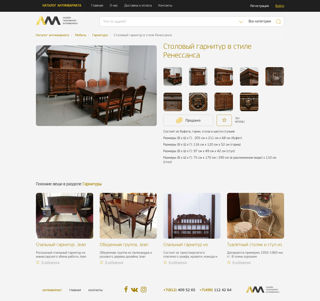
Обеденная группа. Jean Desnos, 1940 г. (124, 247)
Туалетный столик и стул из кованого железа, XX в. (254, 247)
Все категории (260, 21)
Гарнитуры (92, 184)
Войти (279, 6)
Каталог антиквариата (61, 5)
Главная (97, 5)
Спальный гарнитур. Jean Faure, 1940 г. (61, 247)
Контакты (165, 5)
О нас (114, 5)
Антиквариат (52, 290)
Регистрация (259, 6)
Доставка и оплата (138, 5)
